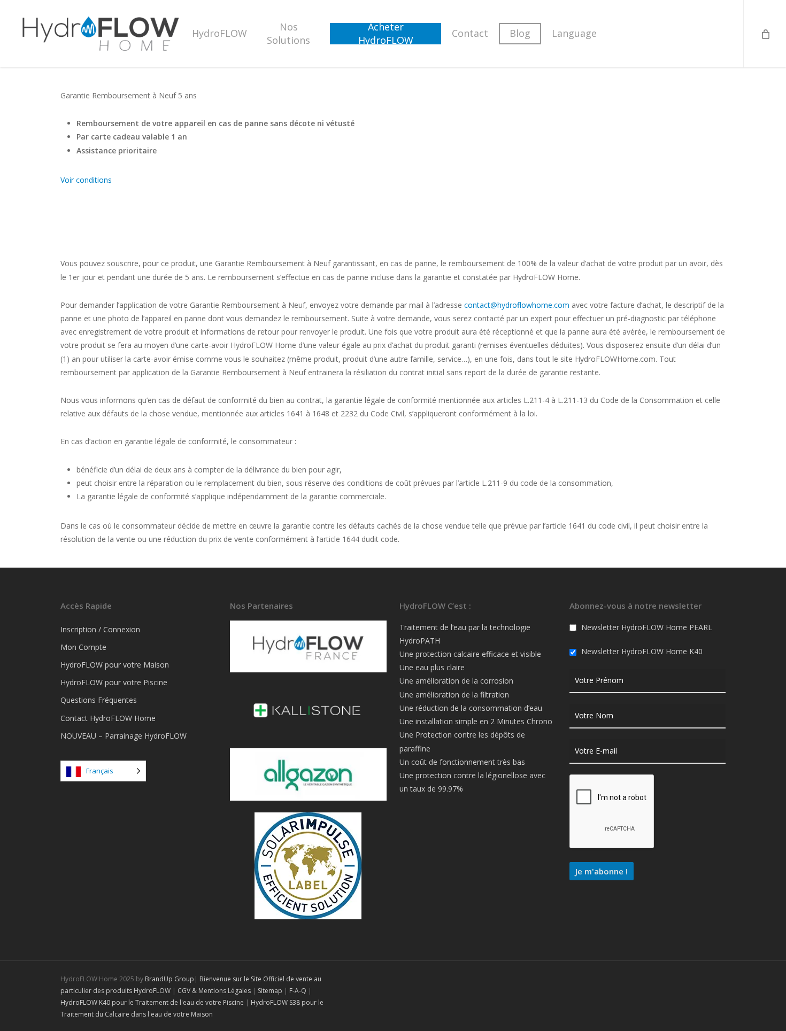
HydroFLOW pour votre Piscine (113, 682)
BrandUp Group (169, 978)
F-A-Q (297, 990)
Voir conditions (86, 180)
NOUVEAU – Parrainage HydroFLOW (123, 736)
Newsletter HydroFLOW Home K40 (641, 651)
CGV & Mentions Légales (214, 990)
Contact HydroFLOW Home (108, 718)
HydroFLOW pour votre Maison (114, 665)
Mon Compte (83, 647)
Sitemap (270, 990)
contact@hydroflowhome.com (516, 305)
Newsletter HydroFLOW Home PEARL (645, 627)
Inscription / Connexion (100, 629)
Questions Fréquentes (98, 700)
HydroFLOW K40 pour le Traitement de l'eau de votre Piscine (152, 1002)
